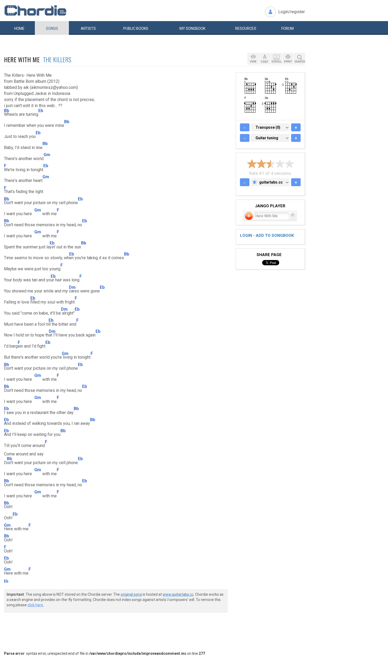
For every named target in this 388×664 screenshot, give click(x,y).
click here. (35, 605)
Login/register (291, 11)
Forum (287, 28)
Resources (245, 28)
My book (192, 28)
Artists (88, 28)
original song (131, 594)
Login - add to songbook (267, 235)
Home (19, 28)
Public (135, 28)
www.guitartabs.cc (178, 594)
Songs (52, 28)
